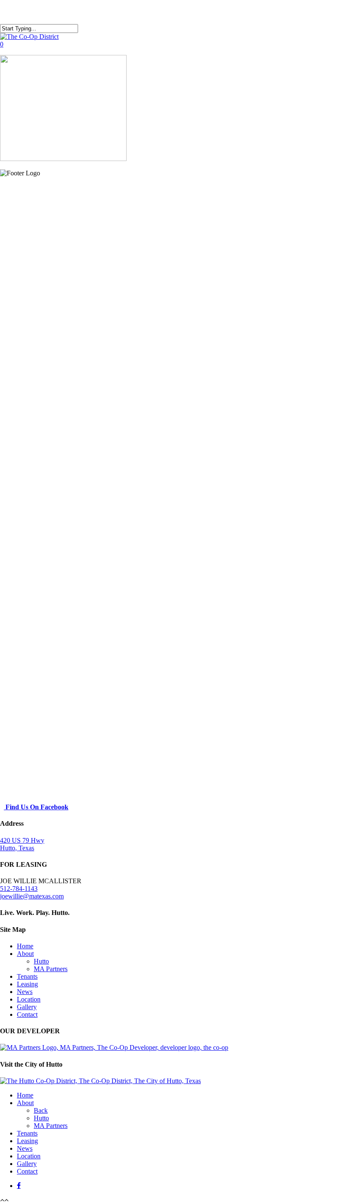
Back (41, 1110)
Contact (27, 1014)
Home (25, 946)
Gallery (27, 1006)
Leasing (27, 984)
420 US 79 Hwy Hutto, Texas (22, 844)
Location (29, 999)
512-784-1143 (19, 888)
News (24, 991)
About (25, 953)
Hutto (41, 961)
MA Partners (51, 968)
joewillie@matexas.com (32, 896)
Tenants (27, 976)
